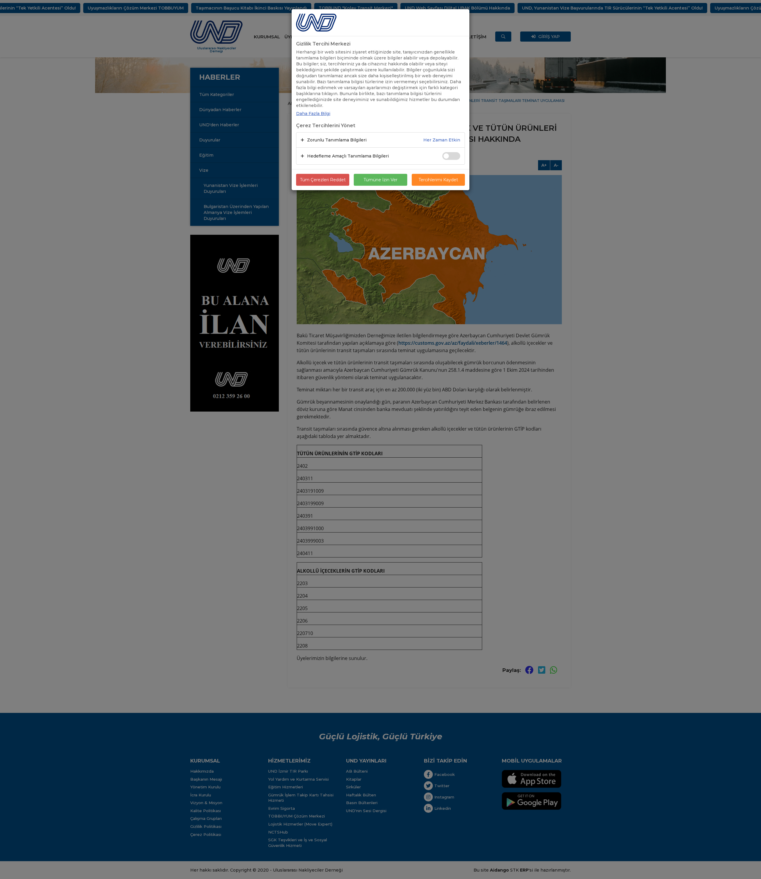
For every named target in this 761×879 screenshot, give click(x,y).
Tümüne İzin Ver (380, 179)
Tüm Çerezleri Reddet (323, 179)
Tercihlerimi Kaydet (438, 179)
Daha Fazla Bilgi (313, 113)
